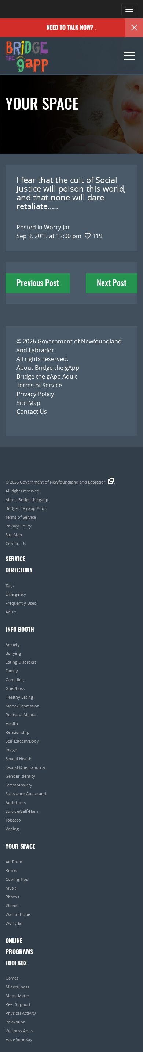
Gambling (15, 679)
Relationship (17, 732)
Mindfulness (17, 986)
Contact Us (31, 411)
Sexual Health (19, 758)
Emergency (16, 594)
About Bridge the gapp (27, 499)
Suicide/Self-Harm (22, 811)
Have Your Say (19, 1039)
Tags (10, 585)
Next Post (111, 283)
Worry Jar (14, 923)
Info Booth (20, 630)
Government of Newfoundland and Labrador (62, 482)
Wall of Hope (18, 914)
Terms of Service (39, 385)
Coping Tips (17, 879)
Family (12, 670)
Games (12, 978)
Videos (12, 905)
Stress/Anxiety (19, 785)
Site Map (28, 403)
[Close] (134, 27)
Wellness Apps (19, 1030)
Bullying (13, 653)
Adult (11, 612)
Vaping (12, 828)
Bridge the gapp (27, 57)
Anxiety (13, 644)
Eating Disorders (21, 662)
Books (11, 870)
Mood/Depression (23, 706)
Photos (12, 896)
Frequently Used (21, 603)
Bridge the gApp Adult (46, 376)
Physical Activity (21, 1013)
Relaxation (16, 1022)
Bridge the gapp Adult (26, 508)
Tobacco (13, 820)
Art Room (14, 861)
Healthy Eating (19, 697)
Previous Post (37, 283)
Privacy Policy (35, 394)
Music (11, 888)
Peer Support (18, 1004)
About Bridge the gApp (47, 368)
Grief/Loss (15, 688)
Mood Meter (17, 995)
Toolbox (16, 963)
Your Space (20, 847)
